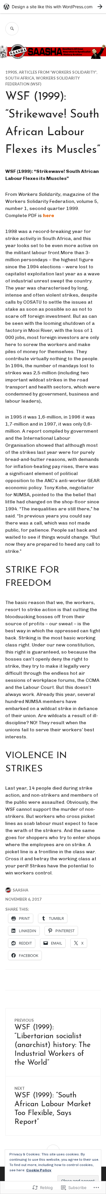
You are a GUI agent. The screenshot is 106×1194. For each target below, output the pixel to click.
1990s (11, 72)
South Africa (19, 78)
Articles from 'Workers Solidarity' (58, 72)
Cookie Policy (39, 1170)
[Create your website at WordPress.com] (53, 6)
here (48, 215)
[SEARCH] (12, 28)
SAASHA (20, 890)
